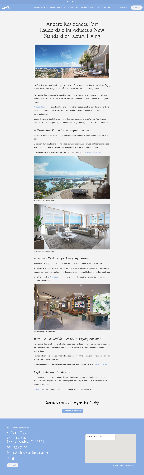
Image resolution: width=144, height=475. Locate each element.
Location (70, 7)
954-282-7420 (123, 7)
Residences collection (96, 152)
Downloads (106, 7)
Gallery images (101, 364)
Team (77, 7)
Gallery (84, 7)
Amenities (51, 7)
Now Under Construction (72, 2)
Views (91, 7)
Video (97, 7)
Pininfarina (61, 7)
